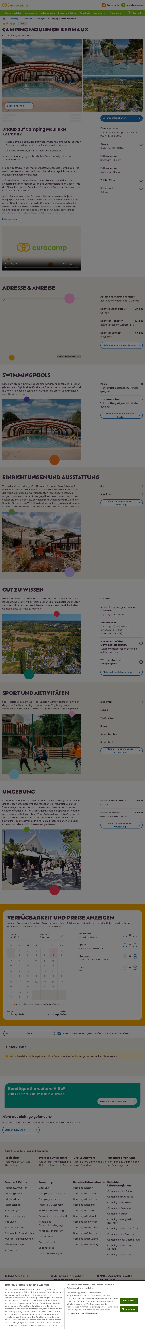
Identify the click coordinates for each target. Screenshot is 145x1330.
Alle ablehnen (129, 1309)
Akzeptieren (129, 1300)
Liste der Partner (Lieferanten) (82, 1313)
